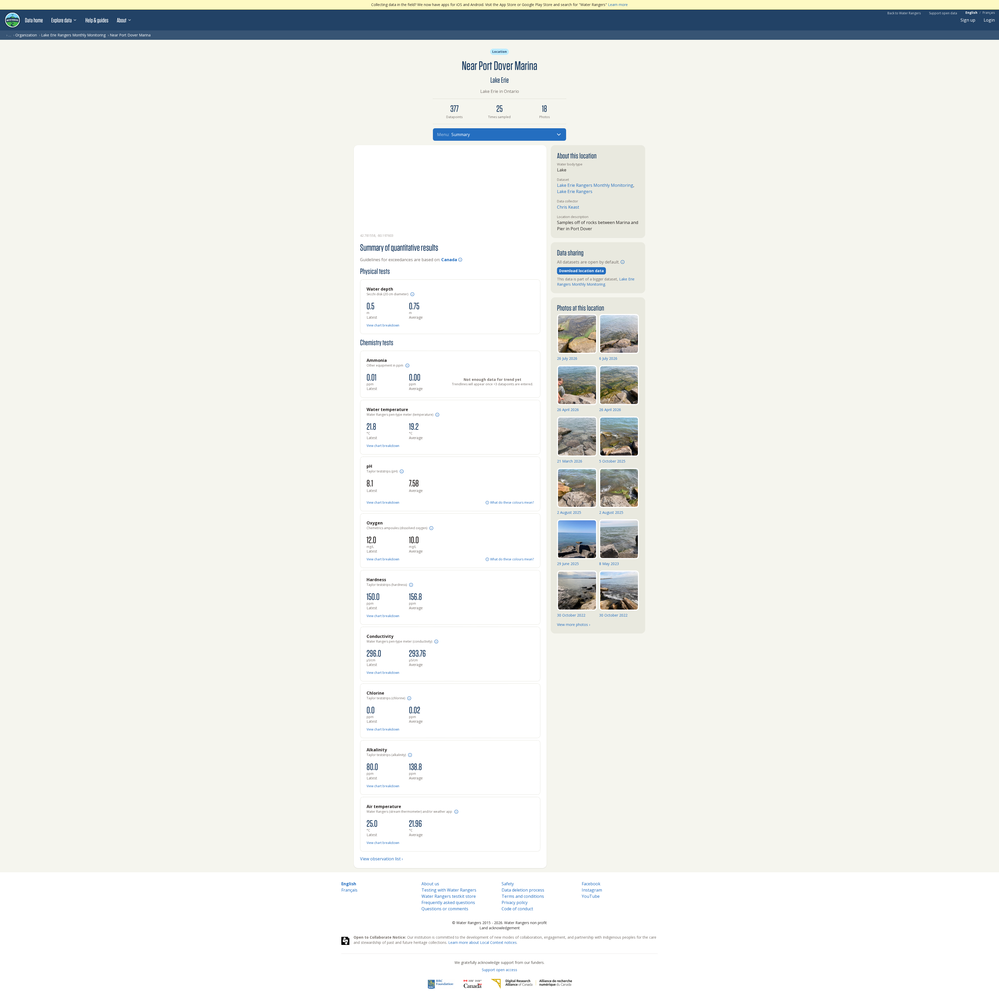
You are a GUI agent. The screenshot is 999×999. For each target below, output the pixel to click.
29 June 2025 (568, 563)
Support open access (499, 969)
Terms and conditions (523, 896)
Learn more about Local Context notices (482, 942)
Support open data (943, 13)
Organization (26, 35)
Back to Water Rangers (904, 13)
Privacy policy (515, 902)
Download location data (581, 270)
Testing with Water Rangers (448, 890)
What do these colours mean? (512, 503)
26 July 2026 (567, 358)
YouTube (591, 896)
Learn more (618, 4)
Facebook (591, 884)
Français (989, 13)
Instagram (592, 890)
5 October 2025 (612, 461)
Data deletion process (523, 890)
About (121, 20)
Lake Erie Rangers (574, 191)
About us (430, 884)
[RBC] (441, 984)
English (971, 13)
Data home (34, 20)
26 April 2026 (568, 409)
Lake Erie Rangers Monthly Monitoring (73, 35)
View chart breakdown (383, 325)
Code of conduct (517, 909)
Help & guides (96, 20)
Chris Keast (568, 207)
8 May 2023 (609, 563)
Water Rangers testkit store (448, 896)
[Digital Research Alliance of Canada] (531, 984)
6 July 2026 (608, 358)
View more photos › (573, 624)
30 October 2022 (571, 615)
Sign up (967, 20)
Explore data (61, 20)
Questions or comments (444, 909)
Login (989, 20)
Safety (508, 884)
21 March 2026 (569, 461)
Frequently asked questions (448, 902)
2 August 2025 (569, 512)
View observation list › (381, 859)
